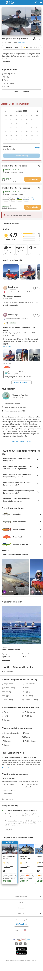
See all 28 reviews (20, 382)
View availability (32, 179)
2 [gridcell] (21, 139)
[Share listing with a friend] (34, 38)
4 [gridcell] (31, 139)
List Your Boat (21, 924)
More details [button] (6, 768)
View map (21, 42)
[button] (21, 147)
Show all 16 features (21, 92)
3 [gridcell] (26, 139)
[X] (20, 944)
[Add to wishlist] (39, 38)
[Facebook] (16, 944)
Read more (7, 346)
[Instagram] (25, 944)
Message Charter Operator (22, 441)
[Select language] (25, 930)
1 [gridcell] (16, 139)
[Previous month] (38, 111)
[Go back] (3, 2)
